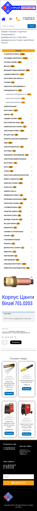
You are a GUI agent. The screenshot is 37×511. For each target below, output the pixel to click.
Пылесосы (8, 187)
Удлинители (8, 227)
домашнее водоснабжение (14, 70)
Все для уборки (10, 223)
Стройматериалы (10, 207)
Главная (4, 32)
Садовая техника (10, 118)
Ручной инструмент (11, 54)
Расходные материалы (13, 58)
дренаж (7, 66)
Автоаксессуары (10, 215)
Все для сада (9, 135)
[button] (10, 18)
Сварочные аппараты (13, 98)
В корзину (15, 342)
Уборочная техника (11, 203)
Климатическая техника (13, 126)
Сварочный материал (13, 102)
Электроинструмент (11, 131)
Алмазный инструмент (12, 264)
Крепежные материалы (13, 199)
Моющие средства (11, 219)
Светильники (9, 256)
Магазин (12, 32)
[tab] (18, 314)
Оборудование (9, 260)
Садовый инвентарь (11, 74)
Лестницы (8, 151)
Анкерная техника (11, 183)
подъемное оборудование (14, 155)
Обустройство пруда (12, 122)
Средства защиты (11, 211)
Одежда (7, 114)
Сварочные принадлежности (16, 94)
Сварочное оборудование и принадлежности (14, 34)
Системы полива (10, 62)
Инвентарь (8, 252)
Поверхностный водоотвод (14, 268)
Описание (7, 314)
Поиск (32, 26)
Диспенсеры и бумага (12, 247)
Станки (6, 171)
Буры (6, 167)
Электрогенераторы (12, 147)
